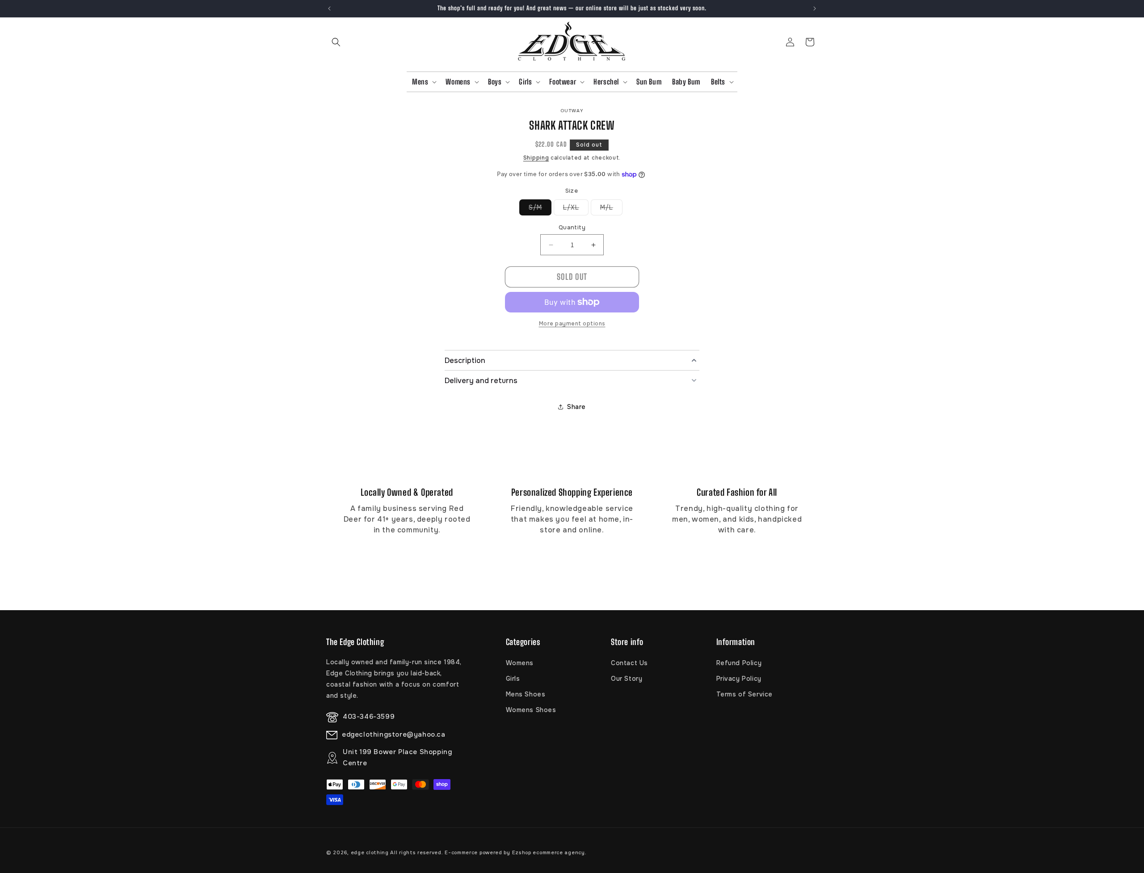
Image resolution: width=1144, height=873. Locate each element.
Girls (513, 679)
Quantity (572, 227)
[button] (336, 42)
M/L (611, 209)
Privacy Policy (738, 679)
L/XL (576, 209)
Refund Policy (739, 663)
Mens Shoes (526, 694)
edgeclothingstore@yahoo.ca (394, 734)
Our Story (626, 679)
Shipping (536, 157)
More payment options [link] (572, 323)
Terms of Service (744, 694)
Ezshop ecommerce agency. (549, 852)
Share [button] (576, 407)
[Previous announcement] (329, 8)
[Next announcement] (814, 8)
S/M (540, 209)
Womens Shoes (531, 710)
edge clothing (371, 852)
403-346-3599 (369, 717)
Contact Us (629, 663)
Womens (520, 663)
